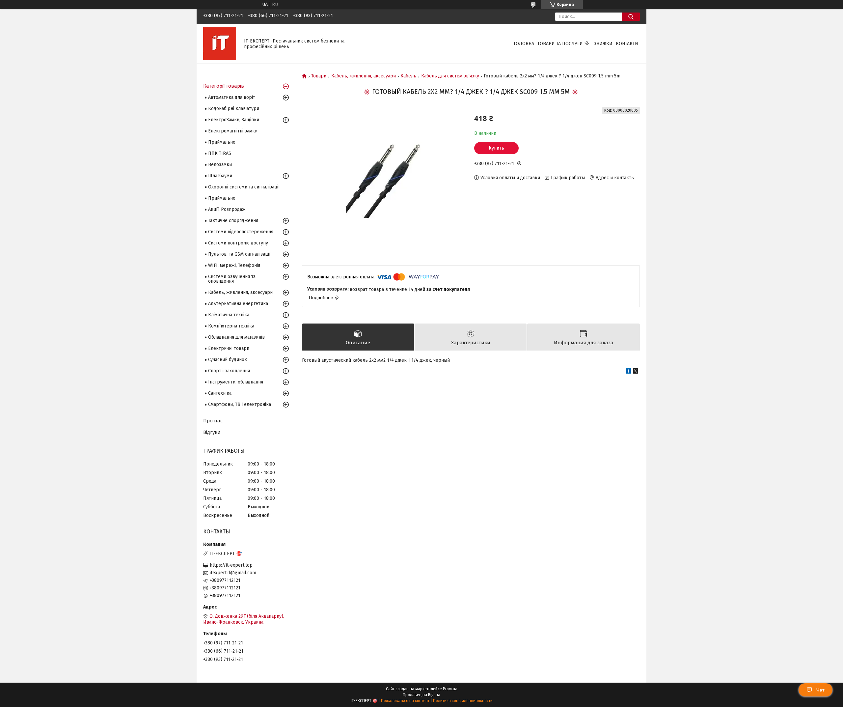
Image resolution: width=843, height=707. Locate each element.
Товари (318, 76)
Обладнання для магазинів (236, 337)
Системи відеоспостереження (240, 232)
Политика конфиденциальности (463, 700)
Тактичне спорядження (233, 220)
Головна (524, 43)
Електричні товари (228, 348)
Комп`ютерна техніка (231, 326)
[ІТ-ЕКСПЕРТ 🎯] (219, 43)
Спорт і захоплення (229, 371)
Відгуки (212, 432)
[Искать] (631, 17)
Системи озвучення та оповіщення (232, 279)
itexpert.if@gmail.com (233, 573)
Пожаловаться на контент (405, 700)
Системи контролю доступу (238, 243)
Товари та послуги (560, 43)
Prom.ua (450, 689)
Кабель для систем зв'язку (450, 76)
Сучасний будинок (227, 359)
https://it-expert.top (231, 565)
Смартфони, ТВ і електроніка (239, 404)
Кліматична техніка (228, 315)
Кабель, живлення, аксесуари (363, 76)
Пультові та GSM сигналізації (239, 254)
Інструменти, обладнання (235, 382)
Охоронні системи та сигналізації (244, 187)
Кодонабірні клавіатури (233, 108)
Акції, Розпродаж (227, 209)
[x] (635, 372)
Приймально (221, 142)
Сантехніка (219, 393)
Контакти (627, 43)
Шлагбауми (220, 176)
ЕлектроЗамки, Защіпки (233, 120)
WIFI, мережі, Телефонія (234, 265)
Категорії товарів (223, 86)
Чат (820, 690)
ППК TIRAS (219, 153)
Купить (496, 148)
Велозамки (220, 164)
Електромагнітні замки (233, 131)
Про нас (213, 421)
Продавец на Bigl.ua (421, 695)
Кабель (408, 76)
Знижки (603, 43)
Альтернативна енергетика (238, 303)
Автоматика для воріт (231, 97)
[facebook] (628, 372)
